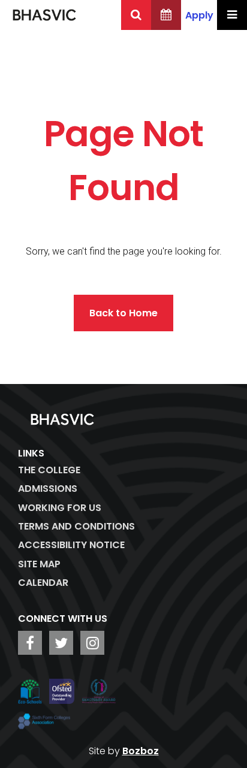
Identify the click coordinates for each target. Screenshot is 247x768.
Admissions (47, 488)
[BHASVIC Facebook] (30, 643)
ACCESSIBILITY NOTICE (71, 545)
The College (49, 470)
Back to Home (123, 313)
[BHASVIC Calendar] (166, 15)
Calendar (43, 582)
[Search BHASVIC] (136, 15)
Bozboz (140, 751)
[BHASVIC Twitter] (61, 643)
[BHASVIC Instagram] (92, 643)
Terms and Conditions (76, 526)
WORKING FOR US (59, 508)
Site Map (39, 564)
